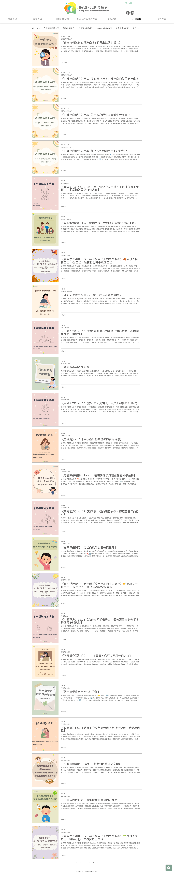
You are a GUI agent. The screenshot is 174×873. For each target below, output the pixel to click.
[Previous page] (76, 862)
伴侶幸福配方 (68, 28)
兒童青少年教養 (85, 28)
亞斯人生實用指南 (66, 291)
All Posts (36, 28)
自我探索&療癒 (122, 28)
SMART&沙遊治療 (104, 28)
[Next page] (97, 862)
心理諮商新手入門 (51, 28)
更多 (134, 28)
